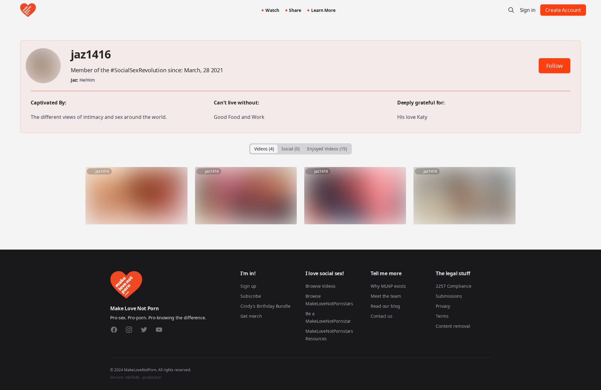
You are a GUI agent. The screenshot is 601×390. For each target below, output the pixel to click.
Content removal (453, 326)
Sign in (528, 10)
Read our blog (385, 306)
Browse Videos (321, 286)
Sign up (248, 286)
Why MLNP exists (388, 286)
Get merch (251, 316)
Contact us (382, 316)
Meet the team (386, 296)
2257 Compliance (453, 286)
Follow (554, 65)
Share (295, 10)
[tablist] (300, 148)
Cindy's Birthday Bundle (265, 306)
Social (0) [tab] (290, 149)
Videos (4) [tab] (264, 149)
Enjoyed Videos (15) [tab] (327, 149)
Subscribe (250, 296)
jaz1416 (90, 54)
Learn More (323, 10)
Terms (442, 316)
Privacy (443, 306)
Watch (272, 10)
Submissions (449, 296)
